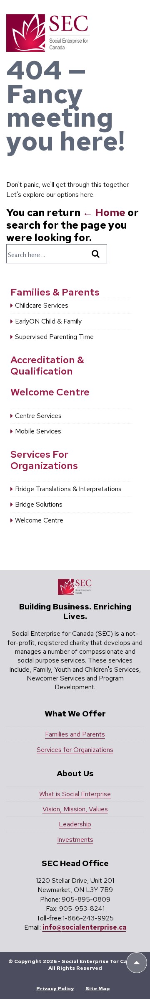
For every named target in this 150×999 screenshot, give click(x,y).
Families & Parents (55, 291)
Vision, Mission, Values (75, 809)
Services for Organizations (75, 749)
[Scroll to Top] (136, 962)
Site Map (97, 988)
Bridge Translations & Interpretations (68, 488)
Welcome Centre (50, 391)
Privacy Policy (55, 988)
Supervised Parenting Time (54, 336)
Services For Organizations (44, 459)
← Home (103, 212)
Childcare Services (41, 305)
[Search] (97, 254)
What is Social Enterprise (75, 794)
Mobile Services (38, 431)
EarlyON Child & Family (48, 321)
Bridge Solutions (38, 504)
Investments (75, 839)
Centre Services (38, 415)
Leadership (75, 824)
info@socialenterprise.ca (84, 927)
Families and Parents (75, 734)
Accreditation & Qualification (47, 365)
